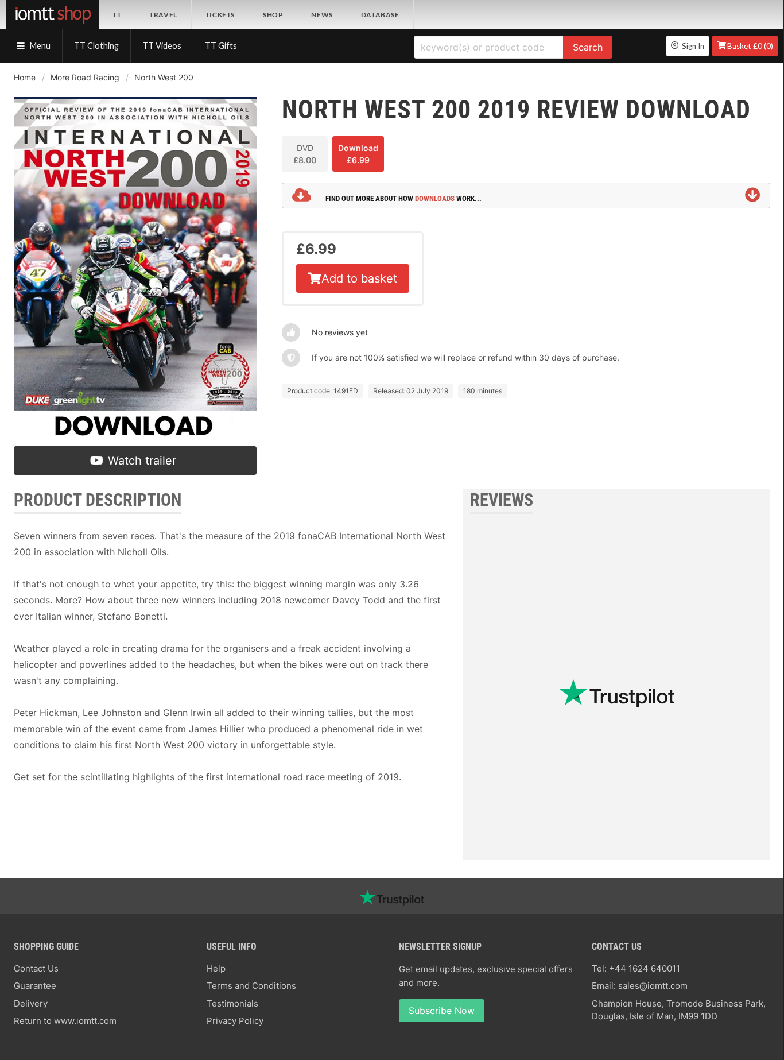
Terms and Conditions (251, 985)
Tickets (220, 14)
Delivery (31, 1003)
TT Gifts (221, 46)
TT (116, 14)
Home (25, 77)
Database (380, 14)
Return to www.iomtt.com (65, 1020)
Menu (39, 46)
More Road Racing (85, 77)
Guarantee (35, 985)
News (321, 14)
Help (216, 968)
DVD (304, 154)
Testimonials (232, 1003)
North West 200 (163, 77)
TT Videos (161, 46)
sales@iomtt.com (653, 985)
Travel (163, 14)
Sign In (691, 46)
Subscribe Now (442, 1010)
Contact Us (36, 968)
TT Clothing (96, 46)
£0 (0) (750, 46)
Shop (273, 14)
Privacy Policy (235, 1020)
